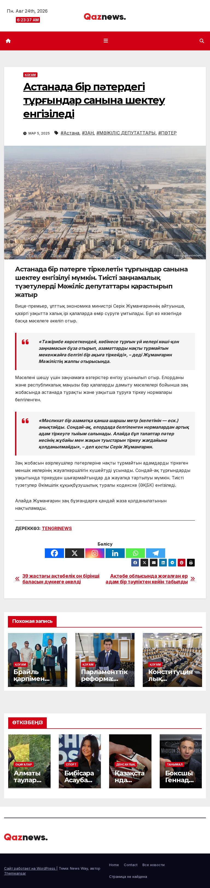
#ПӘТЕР (167, 133)
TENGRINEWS (57, 528)
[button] (202, 41)
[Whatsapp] (135, 553)
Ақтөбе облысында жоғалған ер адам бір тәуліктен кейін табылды (147, 579)
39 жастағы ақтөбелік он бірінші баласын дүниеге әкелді (61, 579)
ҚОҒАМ (30, 74)
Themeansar (15, 873)
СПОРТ (71, 764)
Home (114, 865)
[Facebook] (54, 553)
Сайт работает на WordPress (30, 868)
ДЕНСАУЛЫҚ (125, 764)
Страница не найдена (128, 876)
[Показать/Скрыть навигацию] (106, 40)
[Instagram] (94, 553)
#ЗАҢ (88, 133)
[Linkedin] (115, 553)
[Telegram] (155, 553)
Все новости (153, 865)
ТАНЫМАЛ (175, 764)
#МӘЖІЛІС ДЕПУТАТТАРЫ (126, 133)
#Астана (70, 133)
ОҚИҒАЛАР (23, 764)
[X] (74, 553)
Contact (131, 865)
